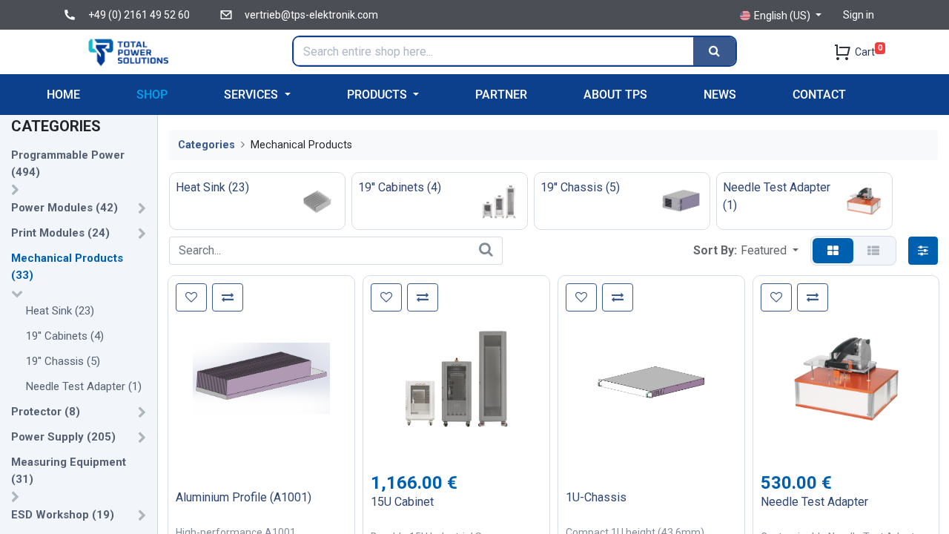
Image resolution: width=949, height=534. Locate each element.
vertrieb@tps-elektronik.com (311, 15)
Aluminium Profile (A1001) (243, 497)
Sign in (858, 15)
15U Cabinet (402, 502)
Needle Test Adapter (814, 502)
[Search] (714, 51)
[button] (769, 250)
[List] (873, 250)
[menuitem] (63, 95)
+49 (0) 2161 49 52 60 (139, 15)
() (68, 163)
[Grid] (833, 250)
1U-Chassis (596, 497)
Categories (206, 145)
